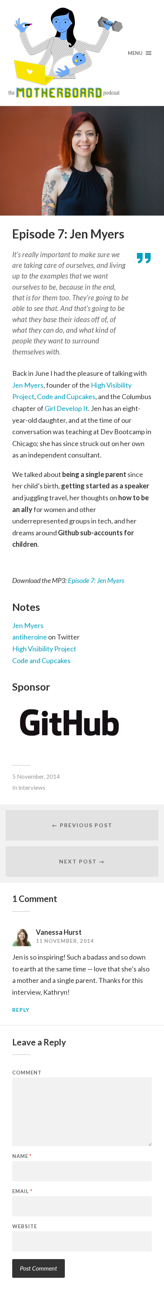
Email (22, 1191)
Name (22, 1156)
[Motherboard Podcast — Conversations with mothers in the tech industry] (82, 53)
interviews (31, 787)
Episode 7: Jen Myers (96, 580)
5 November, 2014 (36, 776)
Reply (20, 1010)
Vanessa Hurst (59, 932)
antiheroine (29, 637)
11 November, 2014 (65, 941)
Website (24, 1226)
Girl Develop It (66, 408)
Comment (27, 1072)
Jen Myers (27, 385)
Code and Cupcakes (66, 396)
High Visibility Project (44, 648)
